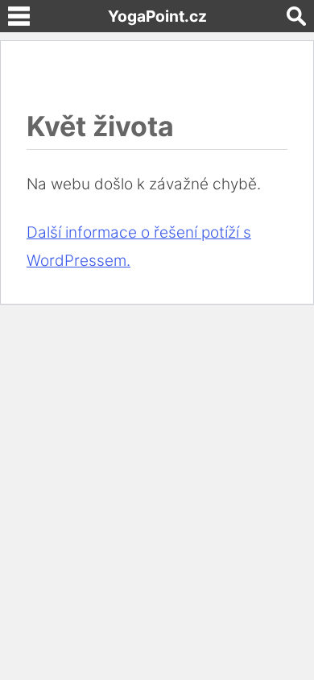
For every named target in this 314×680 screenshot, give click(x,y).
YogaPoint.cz (157, 16)
